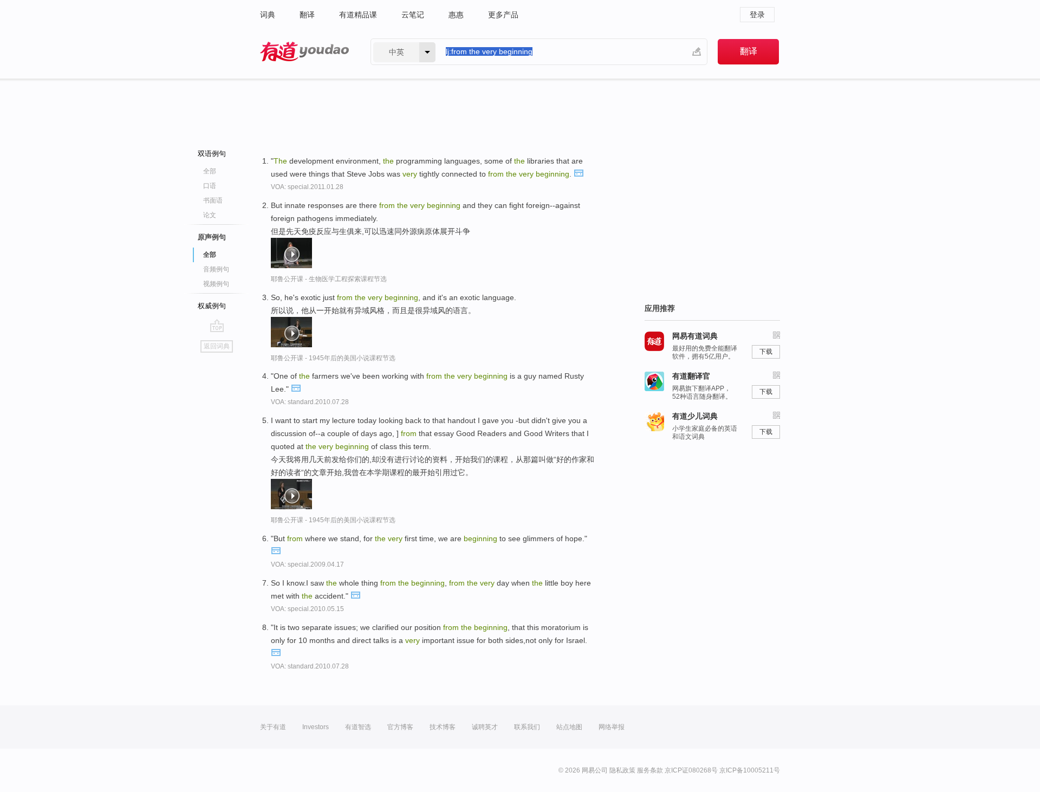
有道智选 (358, 727)
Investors (315, 727)
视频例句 (216, 284)
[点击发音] (578, 172)
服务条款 (650, 770)
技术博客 (443, 727)
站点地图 (569, 727)
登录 (757, 14)
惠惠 (456, 14)
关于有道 (273, 727)
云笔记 (412, 14)
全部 (209, 171)
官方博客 (400, 727)
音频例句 (216, 269)
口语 (209, 186)
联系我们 (527, 727)
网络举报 (612, 727)
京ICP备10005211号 (749, 770)
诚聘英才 (485, 727)
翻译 (307, 14)
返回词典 (217, 346)
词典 (267, 14)
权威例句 (212, 306)
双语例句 (212, 154)
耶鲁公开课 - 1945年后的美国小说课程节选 (333, 358)
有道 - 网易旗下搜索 (304, 52)
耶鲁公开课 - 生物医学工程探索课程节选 (329, 279)
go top (217, 325)
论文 (209, 215)
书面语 (213, 200)
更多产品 (503, 14)
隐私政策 (622, 770)
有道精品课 (358, 14)
